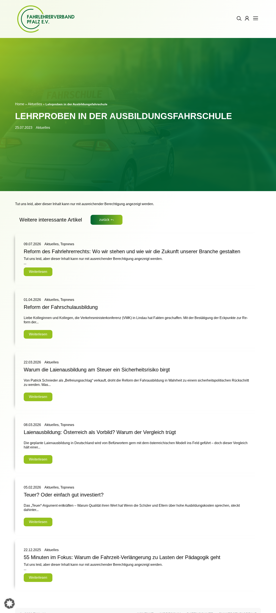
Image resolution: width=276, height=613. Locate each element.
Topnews (67, 244)
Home (19, 104)
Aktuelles (35, 104)
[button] (9, 603)
